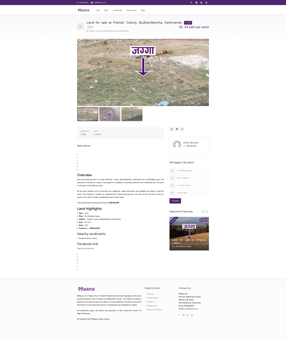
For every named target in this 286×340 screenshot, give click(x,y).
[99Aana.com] (83, 10)
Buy (98, 10)
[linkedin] (201, 2)
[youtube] (206, 2)
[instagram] (196, 2)
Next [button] (202, 75)
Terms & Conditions (154, 310)
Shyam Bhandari (191, 142)
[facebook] (191, 2)
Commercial (117, 10)
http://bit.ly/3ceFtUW (85, 248)
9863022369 (191, 146)
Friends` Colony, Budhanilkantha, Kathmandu (108, 31)
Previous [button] (83, 75)
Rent (106, 10)
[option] (143, 72)
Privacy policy (152, 306)
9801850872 (83, 2)
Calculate (175, 201)
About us (150, 294)
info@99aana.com (100, 2)
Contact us (151, 302)
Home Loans (131, 10)
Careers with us (152, 298)
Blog (143, 10)
